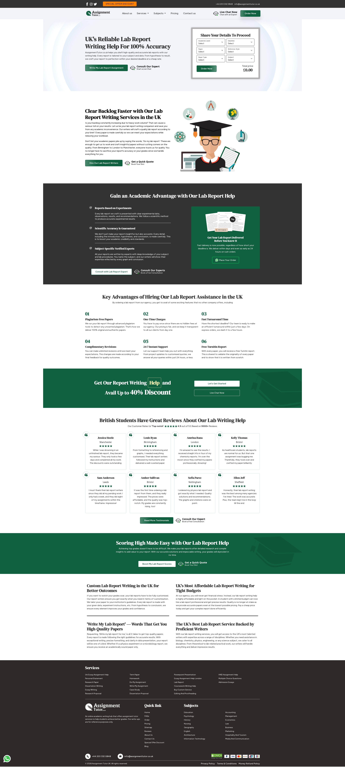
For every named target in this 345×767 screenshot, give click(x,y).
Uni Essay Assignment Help (97, 675)
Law (227, 724)
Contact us (189, 13)
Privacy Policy (208, 763)
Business (229, 727)
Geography (189, 727)
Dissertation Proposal (139, 693)
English (187, 731)
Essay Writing (91, 690)
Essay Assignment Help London (188, 678)
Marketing (229, 731)
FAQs (146, 716)
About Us (148, 735)
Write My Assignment (139, 686)
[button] (225, 13)
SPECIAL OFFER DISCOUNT (120, 4)
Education (188, 712)
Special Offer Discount (154, 742)
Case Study (135, 690)
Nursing (187, 724)
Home (147, 712)
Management (231, 716)
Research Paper (92, 682)
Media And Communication (237, 739)
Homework (134, 678)
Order (147, 720)
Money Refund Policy (249, 763)
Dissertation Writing (94, 686)
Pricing (174, 13)
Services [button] (142, 13)
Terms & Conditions (227, 763)
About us (127, 13)
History (187, 720)
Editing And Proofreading (185, 693)
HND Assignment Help (228, 675)
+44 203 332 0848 (224, 4)
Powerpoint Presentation (185, 675)
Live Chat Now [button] (217, 392)
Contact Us (149, 739)
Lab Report (179, 682)
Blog (146, 746)
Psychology (189, 716)
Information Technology (194, 739)
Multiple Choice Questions (230, 678)
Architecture (189, 735)
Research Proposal (93, 693)
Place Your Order (227, 260)
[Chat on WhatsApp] (7, 759)
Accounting (230, 712)
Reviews (147, 731)
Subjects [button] (159, 13)
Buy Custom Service (183, 690)
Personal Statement (94, 678)
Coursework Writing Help (185, 686)
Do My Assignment (138, 682)
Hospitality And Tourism (235, 735)
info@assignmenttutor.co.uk (247, 4)
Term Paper (135, 675)
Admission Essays (226, 682)
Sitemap (148, 727)
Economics (230, 720)
